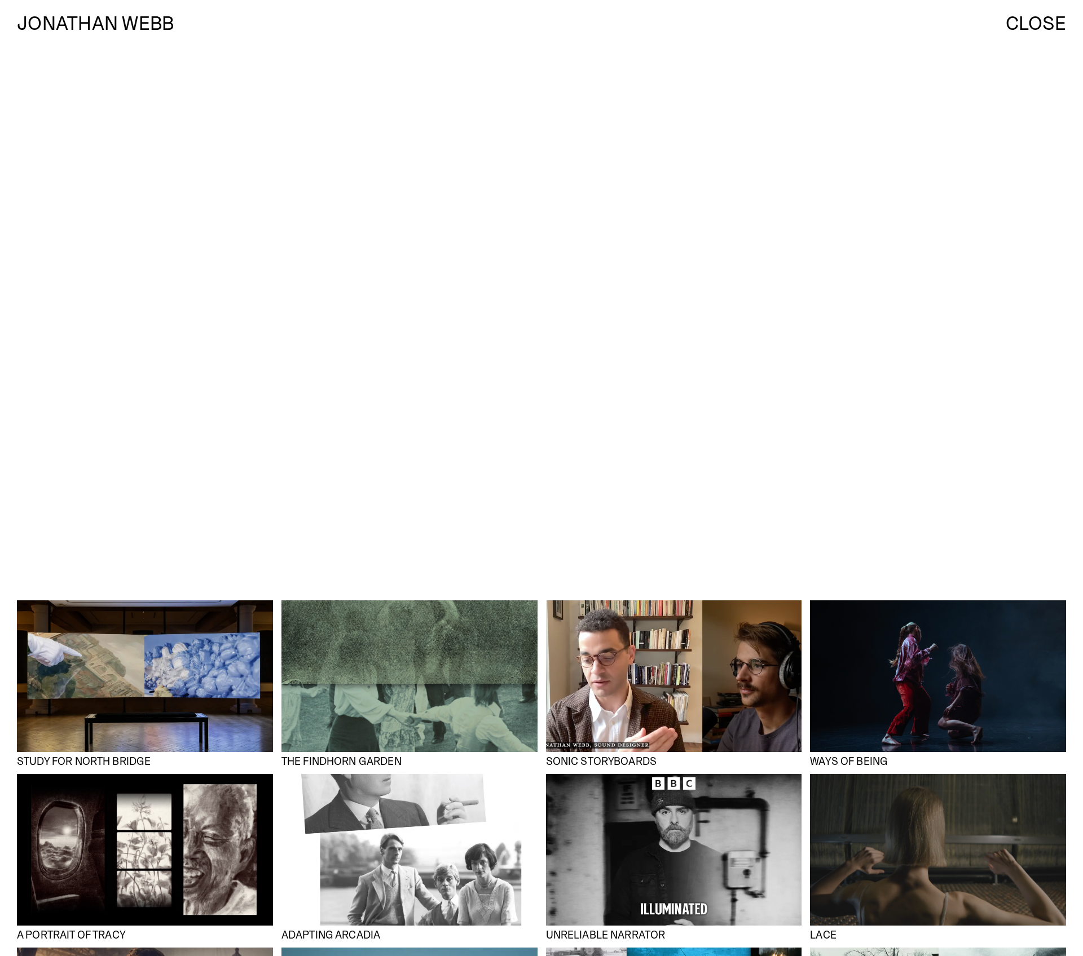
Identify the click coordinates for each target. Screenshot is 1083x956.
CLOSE (1036, 26)
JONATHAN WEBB (95, 25)
